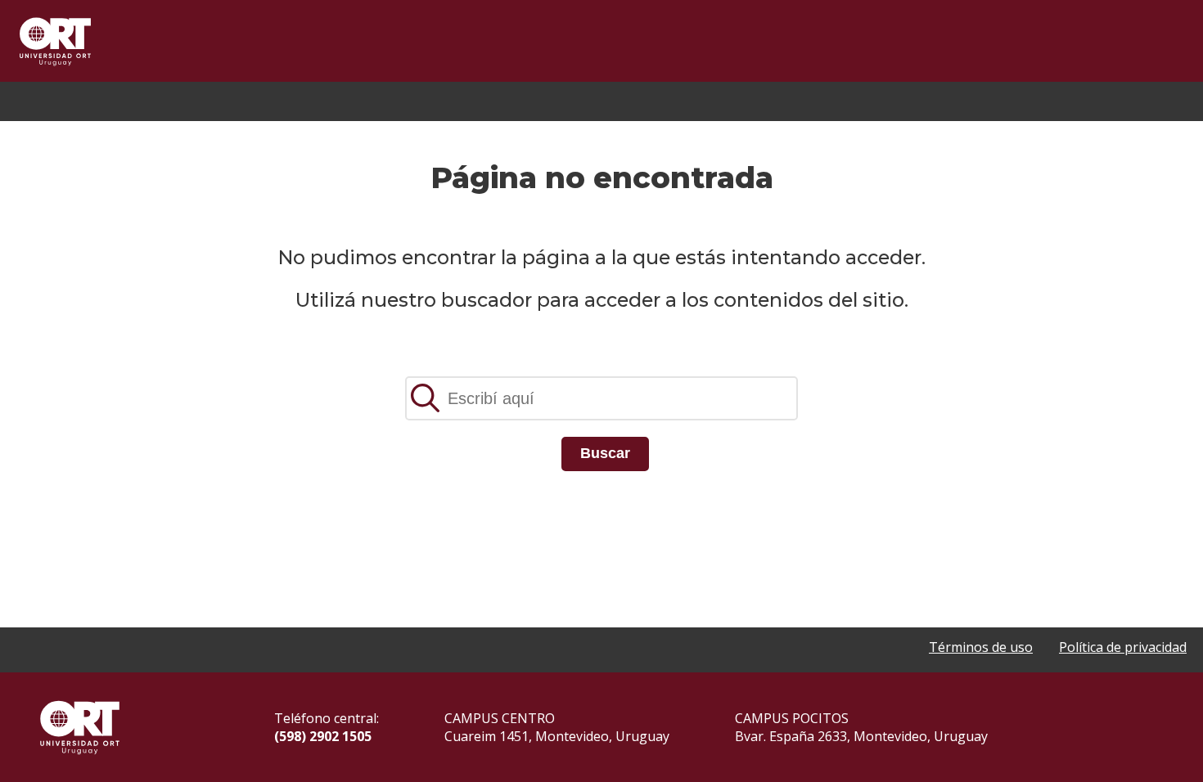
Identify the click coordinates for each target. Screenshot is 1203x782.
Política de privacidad (1123, 647)
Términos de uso (981, 647)
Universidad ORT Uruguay (55, 41)
